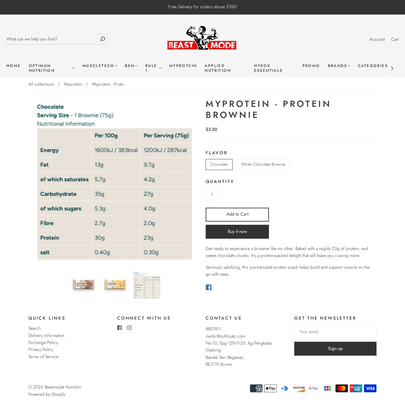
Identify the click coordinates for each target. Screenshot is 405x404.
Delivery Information (46, 335)
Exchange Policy (43, 342)
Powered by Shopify (46, 394)
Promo (311, 66)
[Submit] (102, 39)
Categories (373, 66)
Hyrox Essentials (268, 68)
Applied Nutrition (218, 68)
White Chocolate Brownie (263, 164)
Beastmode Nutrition (63, 387)
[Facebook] (208, 287)
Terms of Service (43, 356)
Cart (395, 39)
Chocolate (219, 164)
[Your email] (335, 332)
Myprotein (183, 66)
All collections (41, 84)
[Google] (221, 287)
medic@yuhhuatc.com (225, 336)
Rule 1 (151, 68)
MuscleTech (98, 66)
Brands (337, 66)
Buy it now (237, 231)
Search (34, 328)
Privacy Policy (40, 349)
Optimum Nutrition (42, 68)
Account (377, 39)
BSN (129, 66)
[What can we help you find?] (51, 39)
